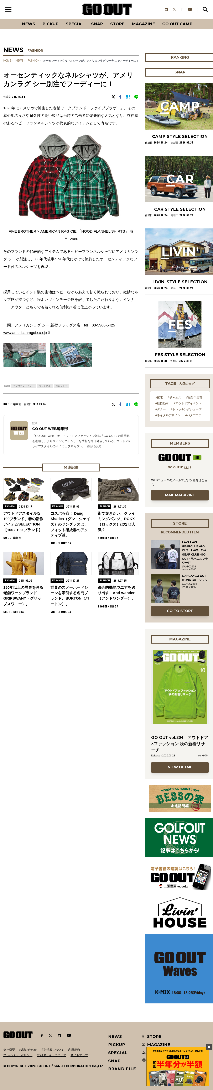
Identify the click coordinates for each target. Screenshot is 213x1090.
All (13, 19)
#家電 (159, 397)
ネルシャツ (61, 386)
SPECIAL (75, 23)
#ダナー (160, 409)
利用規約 (74, 1049)
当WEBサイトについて (51, 1055)
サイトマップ (79, 1055)
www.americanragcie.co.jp (25, 333)
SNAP (97, 23)
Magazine (143, 23)
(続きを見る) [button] (94, 446)
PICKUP (50, 23)
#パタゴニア (193, 415)
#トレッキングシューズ (186, 409)
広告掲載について (52, 1049)
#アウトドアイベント (188, 403)
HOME (7, 60)
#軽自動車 (162, 403)
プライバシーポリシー (17, 1055)
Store (117, 23)
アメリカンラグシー (23, 386)
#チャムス (174, 397)
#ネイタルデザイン (167, 415)
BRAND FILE (122, 1068)
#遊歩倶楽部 (194, 397)
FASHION (35, 51)
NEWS (19, 60)
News (28, 23)
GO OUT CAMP (177, 23)
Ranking (196, 19)
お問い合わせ (28, 1049)
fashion (33, 60)
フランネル (45, 386)
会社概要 (9, 1049)
